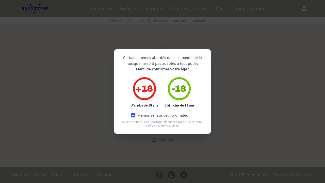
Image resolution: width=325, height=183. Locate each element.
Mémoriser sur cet (163, 115)
